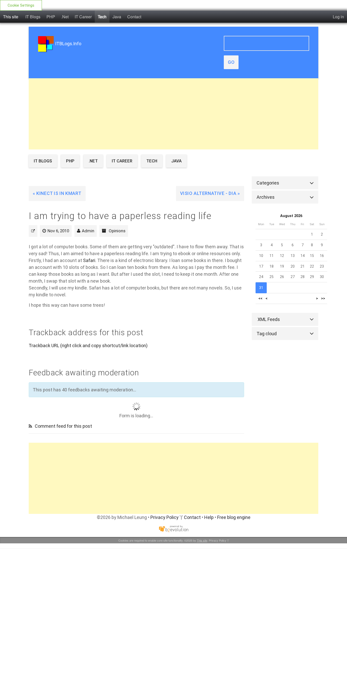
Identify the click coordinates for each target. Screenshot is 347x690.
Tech (102, 17)
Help (209, 517)
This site (10, 17)
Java (117, 17)
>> (323, 298)
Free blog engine (233, 517)
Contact (134, 17)
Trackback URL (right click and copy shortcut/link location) (88, 345)
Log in (338, 17)
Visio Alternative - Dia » (210, 193)
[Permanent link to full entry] (33, 230)
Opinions (117, 230)
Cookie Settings (21, 5)
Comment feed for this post (63, 426)
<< (260, 298)
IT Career (83, 17)
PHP (50, 17)
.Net (65, 17)
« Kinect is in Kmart (57, 193)
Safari (89, 260)
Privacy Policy (164, 517)
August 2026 (291, 216)
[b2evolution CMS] (173, 528)
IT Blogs (32, 17)
